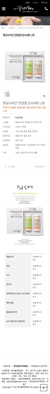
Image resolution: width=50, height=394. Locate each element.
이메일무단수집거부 (39, 366)
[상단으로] (43, 387)
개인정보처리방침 (20, 366)
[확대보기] (44, 96)
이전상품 (11, 166)
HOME (27, 2)
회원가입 (44, 2)
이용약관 (6, 366)
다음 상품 (38, 166)
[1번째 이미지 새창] (7, 93)
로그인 (35, 2)
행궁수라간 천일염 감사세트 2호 (30, 27)
